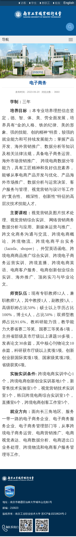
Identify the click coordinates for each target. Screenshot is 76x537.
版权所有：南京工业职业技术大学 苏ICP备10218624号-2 (34, 513)
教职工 (46, 2)
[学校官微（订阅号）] (42, 525)
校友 (57, 2)
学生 (34, 2)
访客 (23, 2)
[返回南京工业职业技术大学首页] (38, 14)
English (69, 2)
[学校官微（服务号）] (26, 525)
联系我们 (13, 527)
